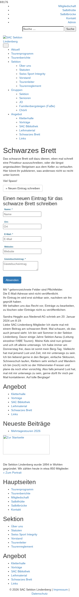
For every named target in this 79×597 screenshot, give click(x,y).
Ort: (6, 222)
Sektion (24, 94)
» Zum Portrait (12, 472)
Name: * (8, 209)
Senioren (25, 98)
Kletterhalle (26, 118)
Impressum (60, 589)
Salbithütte (69, 10)
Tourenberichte (20, 57)
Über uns (25, 65)
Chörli (23, 110)
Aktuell (15, 49)
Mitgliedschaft (67, 6)
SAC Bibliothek (28, 126)
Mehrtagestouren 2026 (26, 431)
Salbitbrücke (68, 14)
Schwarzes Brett (29, 134)
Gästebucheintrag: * (15, 259)
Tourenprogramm (22, 53)
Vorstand (25, 77)
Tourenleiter (26, 81)
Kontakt (71, 18)
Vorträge (24, 122)
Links (22, 138)
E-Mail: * (8, 234)
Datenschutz (40, 593)
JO (21, 102)
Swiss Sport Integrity (32, 73)
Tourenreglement (30, 85)
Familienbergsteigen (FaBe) (37, 106)
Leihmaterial (27, 130)
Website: (9, 247)
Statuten (24, 69)
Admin (72, 22)
